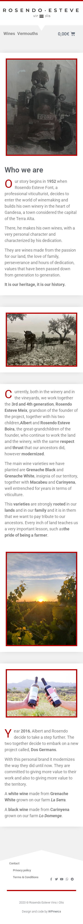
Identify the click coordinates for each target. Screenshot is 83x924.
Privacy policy (22, 870)
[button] (41, 16)
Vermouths (27, 33)
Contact (14, 863)
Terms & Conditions (26, 877)
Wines (9, 33)
